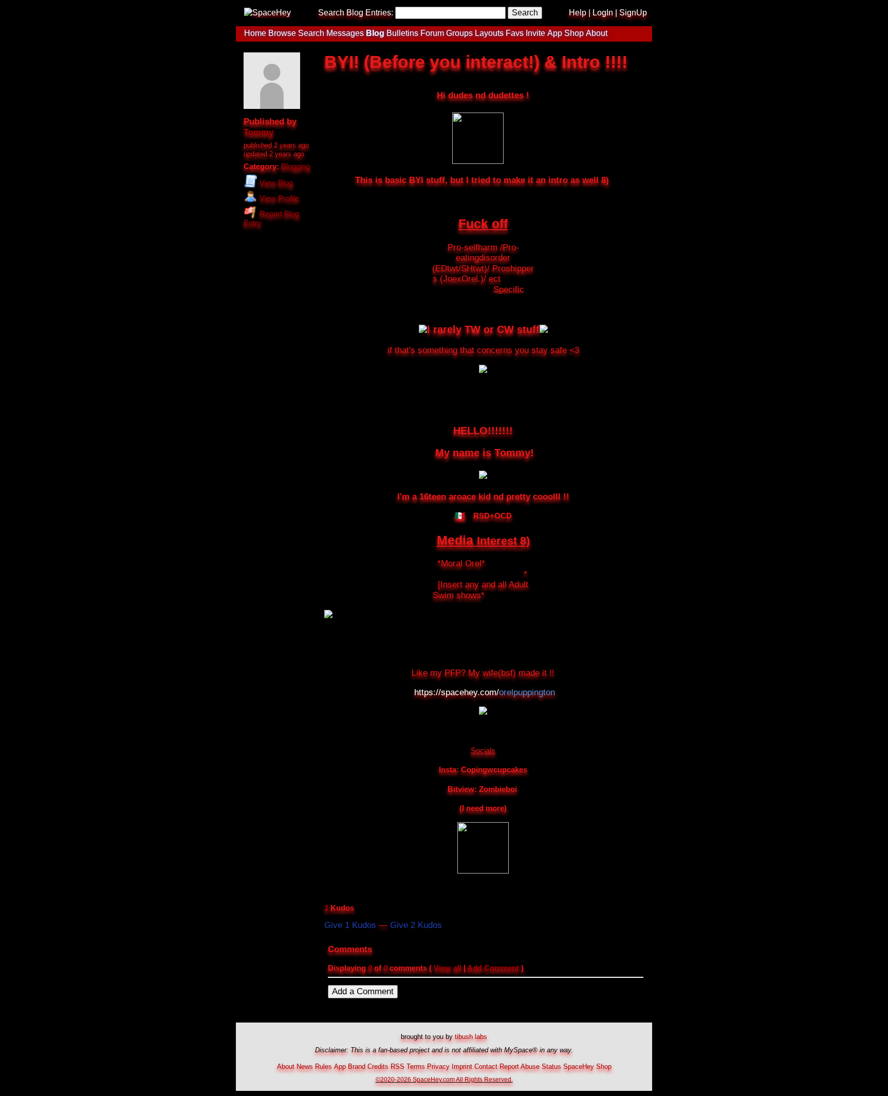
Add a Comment (363, 991)
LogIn (603, 12)
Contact (485, 1066)
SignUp (633, 12)
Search (525, 12)
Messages (345, 33)
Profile (279, 198)
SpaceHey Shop (587, 1066)
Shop (574, 33)
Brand (356, 1066)
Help (577, 12)
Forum (432, 33)
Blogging (295, 166)
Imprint (462, 1066)
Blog (375, 33)
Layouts (489, 33)
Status (551, 1066)
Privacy (438, 1066)
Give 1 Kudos (350, 925)
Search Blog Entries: (355, 12)
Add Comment (493, 968)
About (596, 33)
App (554, 33)
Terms (415, 1066)
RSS (397, 1066)
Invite (535, 33)
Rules (323, 1066)
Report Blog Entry (271, 218)
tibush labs (471, 1037)
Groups (459, 33)
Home (255, 33)
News (305, 1066)
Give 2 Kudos (416, 925)
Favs (515, 33)
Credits (377, 1066)
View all (447, 968)
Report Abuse (519, 1066)
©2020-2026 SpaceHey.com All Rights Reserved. (444, 1079)
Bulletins (402, 33)
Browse (282, 33)
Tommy (258, 132)
